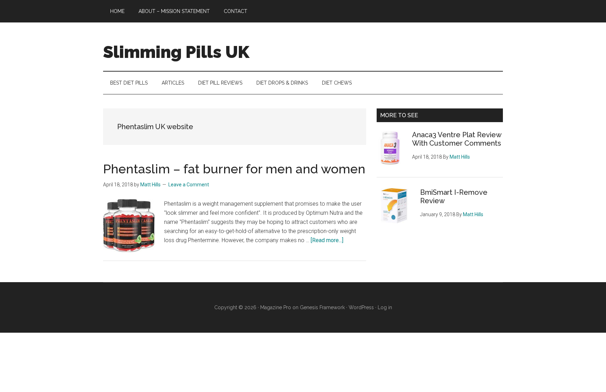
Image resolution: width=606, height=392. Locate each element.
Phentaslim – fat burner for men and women (234, 168)
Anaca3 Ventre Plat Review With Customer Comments (456, 139)
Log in (385, 307)
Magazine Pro (275, 307)
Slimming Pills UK (176, 52)
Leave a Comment (188, 184)
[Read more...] (327, 240)
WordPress (361, 307)
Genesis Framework (322, 307)
